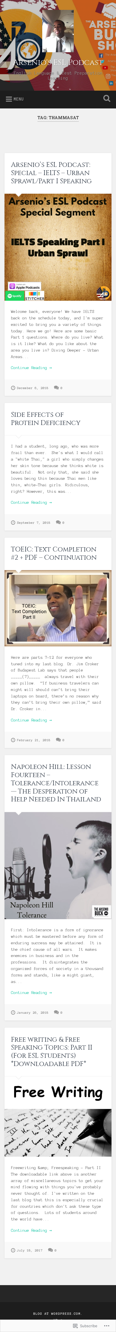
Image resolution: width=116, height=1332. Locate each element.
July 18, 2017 (30, 1250)
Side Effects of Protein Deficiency (46, 419)
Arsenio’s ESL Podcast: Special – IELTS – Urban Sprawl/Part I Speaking (51, 173)
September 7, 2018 (33, 522)
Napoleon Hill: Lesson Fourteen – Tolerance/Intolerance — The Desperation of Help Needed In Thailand (56, 783)
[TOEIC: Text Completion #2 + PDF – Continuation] (58, 608)
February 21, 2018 (33, 740)
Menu (19, 99)
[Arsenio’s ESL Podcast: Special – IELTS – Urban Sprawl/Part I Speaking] (58, 247)
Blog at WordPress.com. (58, 1313)
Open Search (105, 99)
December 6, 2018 (32, 388)
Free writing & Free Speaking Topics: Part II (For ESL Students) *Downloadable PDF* (51, 1052)
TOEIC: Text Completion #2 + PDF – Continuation (54, 553)
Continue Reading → (31, 368)
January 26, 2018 (32, 1012)
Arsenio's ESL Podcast (58, 62)
